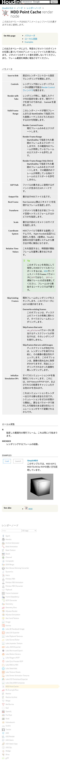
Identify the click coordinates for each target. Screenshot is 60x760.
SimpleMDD (32, 460)
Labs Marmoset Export (14, 650)
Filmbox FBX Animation (14, 582)
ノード (20, 8)
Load (7, 461)
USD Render (10, 736)
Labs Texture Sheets (13, 672)
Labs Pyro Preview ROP (14, 661)
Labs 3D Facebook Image (15, 629)
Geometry (9, 604)
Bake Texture (10, 550)
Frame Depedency (12, 597)
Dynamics (9, 571)
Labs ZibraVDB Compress (15, 683)
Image (8, 622)
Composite (10, 561)
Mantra (8, 693)
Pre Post (9, 715)
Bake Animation (12, 546)
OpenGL (9, 711)
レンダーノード (34, 8)
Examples (29, 42)
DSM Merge (10, 564)
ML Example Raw (12, 690)
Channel (9, 557)
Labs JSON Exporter (13, 647)
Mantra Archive (11, 697)
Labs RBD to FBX (12, 665)
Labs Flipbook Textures (14, 636)
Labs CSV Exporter (12, 632)
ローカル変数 (31, 39)
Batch (8, 554)
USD (7, 733)
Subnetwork (10, 722)
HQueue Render (11, 611)
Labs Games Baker (13, 640)
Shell (7, 718)
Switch (8, 726)
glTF (7, 758)
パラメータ (30, 35)
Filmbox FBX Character (14, 586)
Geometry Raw (11, 607)
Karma (8, 625)
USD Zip (9, 747)
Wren (7, 754)
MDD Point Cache (12, 686)
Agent (8, 536)
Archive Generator (12, 543)
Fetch (8, 575)
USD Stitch (10, 740)
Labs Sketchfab (11, 668)
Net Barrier (10, 704)
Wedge (8, 751)
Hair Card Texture (12, 618)
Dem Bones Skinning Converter (17, 568)
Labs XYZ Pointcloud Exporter (17, 679)
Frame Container (12, 593)
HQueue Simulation (13, 614)
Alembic (9, 539)
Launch (18, 461)
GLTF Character (11, 600)
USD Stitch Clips (11, 744)
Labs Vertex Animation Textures (17, 675)
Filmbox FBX (10, 579)
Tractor (8, 729)
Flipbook (9, 589)
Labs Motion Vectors (13, 654)
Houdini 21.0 (7, 8)
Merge (8, 700)
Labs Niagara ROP (12, 658)
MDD (46, 271)
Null (7, 708)
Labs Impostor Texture (14, 643)
